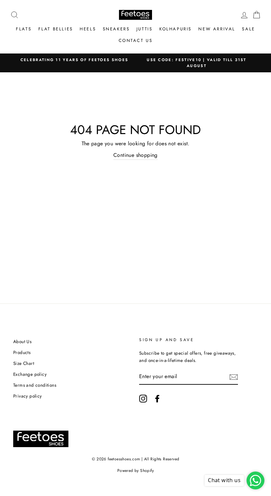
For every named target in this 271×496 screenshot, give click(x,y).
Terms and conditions (34, 385)
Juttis (144, 29)
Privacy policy (27, 396)
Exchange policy (30, 374)
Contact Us (136, 40)
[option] (74, 60)
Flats (23, 29)
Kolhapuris (175, 29)
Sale (248, 29)
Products (21, 352)
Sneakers (116, 29)
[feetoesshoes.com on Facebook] (157, 399)
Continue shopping (135, 155)
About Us (22, 341)
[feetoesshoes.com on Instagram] (143, 399)
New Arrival (216, 29)
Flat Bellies (55, 29)
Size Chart (23, 363)
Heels (88, 29)
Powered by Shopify (135, 471)
